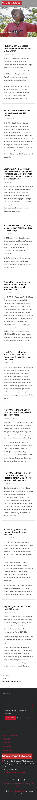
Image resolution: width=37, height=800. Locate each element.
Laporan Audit (7, 750)
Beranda (4, 32)
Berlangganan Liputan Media (11, 681)
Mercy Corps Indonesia (18, 791)
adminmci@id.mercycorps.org (14, 772)
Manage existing (22, 718)
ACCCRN (6, 743)
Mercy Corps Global (10, 735)
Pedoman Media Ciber (20, 784)
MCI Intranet (7, 746)
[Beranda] (12, 3)
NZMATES (6, 739)
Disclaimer (7, 784)
